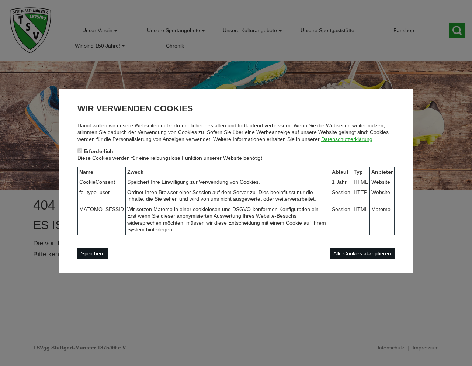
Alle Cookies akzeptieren (362, 253)
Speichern (93, 253)
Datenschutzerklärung (346, 139)
